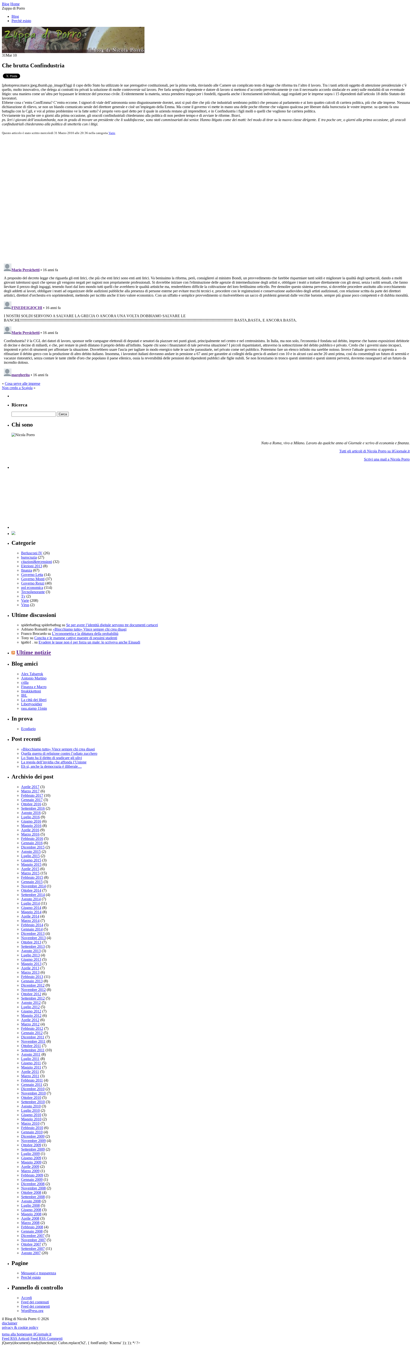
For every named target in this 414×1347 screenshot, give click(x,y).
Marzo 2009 (30, 1171)
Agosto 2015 (31, 851)
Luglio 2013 (30, 955)
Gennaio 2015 (32, 882)
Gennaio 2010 (32, 1132)
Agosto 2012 (31, 1003)
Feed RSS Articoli (15, 1338)
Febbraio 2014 (32, 925)
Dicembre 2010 (33, 1089)
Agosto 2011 (30, 1054)
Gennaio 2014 (32, 929)
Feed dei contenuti (35, 1302)
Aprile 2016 (30, 830)
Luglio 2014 (30, 903)
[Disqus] (207, 199)
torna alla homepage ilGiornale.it (26, 1334)
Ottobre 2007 (31, 1244)
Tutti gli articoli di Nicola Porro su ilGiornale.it (374, 451)
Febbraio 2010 (32, 1128)
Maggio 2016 (31, 826)
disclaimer (9, 1323)
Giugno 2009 (31, 1158)
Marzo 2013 (30, 972)
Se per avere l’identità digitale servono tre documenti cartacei (112, 625)
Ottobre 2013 (31, 942)
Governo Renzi (32, 583)
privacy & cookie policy (20, 1327)
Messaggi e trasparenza (38, 1273)
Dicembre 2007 (33, 1236)
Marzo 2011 (30, 1076)
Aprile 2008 (30, 1218)
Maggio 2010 (31, 1119)
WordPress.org (32, 1311)
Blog (15, 16)
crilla (25, 682)
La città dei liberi (33, 700)
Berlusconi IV (31, 553)
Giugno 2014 (31, 908)
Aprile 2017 (30, 787)
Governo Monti (33, 579)
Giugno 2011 (31, 1063)
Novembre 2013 (33, 938)
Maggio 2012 (31, 1015)
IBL (24, 695)
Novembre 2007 (33, 1240)
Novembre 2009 (33, 1141)
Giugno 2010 (31, 1115)
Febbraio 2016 (32, 839)
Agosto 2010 (31, 1106)
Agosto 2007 (31, 1253)
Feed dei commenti (35, 1306)
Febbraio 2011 (32, 1080)
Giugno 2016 (31, 821)
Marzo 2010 (30, 1123)
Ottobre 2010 (31, 1097)
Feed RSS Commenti (46, 1338)
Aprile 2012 (30, 1020)
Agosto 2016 (31, 813)
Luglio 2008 (30, 1205)
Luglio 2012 (30, 1007)
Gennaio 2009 (32, 1179)
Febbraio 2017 (32, 795)
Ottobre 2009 (31, 1145)
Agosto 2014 (31, 899)
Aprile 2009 (30, 1167)
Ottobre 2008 (31, 1192)
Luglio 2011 (30, 1059)
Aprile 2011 (30, 1072)
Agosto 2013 (31, 951)
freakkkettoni (31, 691)
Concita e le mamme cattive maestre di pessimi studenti (75, 638)
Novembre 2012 (33, 990)
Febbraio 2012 (32, 1028)
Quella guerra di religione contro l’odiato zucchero (59, 753)
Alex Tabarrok (32, 674)
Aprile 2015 (30, 869)
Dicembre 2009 (33, 1136)
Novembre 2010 (33, 1093)
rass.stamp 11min (34, 708)
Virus (25, 605)
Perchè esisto (21, 21)
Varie (112, 133)
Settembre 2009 (33, 1149)
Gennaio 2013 (32, 981)
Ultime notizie (33, 652)
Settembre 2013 (33, 946)
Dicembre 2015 (33, 847)
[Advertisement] (47, 499)
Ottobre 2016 (31, 804)
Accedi (26, 1298)
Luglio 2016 (30, 817)
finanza (26, 570)
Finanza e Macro (33, 687)
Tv (23, 596)
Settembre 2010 (33, 1102)
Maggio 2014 (31, 912)
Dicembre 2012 (33, 985)
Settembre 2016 (33, 808)
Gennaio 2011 (31, 1085)
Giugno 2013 (31, 959)
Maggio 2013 (31, 964)
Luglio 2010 (30, 1110)
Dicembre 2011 (32, 1037)
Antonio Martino (33, 678)
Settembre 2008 (33, 1197)
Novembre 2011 (33, 1041)
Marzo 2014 (30, 921)
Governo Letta (32, 575)
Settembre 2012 (33, 998)
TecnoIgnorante (33, 592)
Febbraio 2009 (32, 1175)
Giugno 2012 (31, 1011)
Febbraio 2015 (32, 877)
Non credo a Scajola (17, 388)
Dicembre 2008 (33, 1184)
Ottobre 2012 (31, 994)
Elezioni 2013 (31, 566)
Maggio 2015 (31, 864)
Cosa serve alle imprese (22, 383)
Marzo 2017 (30, 791)
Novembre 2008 (33, 1188)
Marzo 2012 (30, 1024)
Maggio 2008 (31, 1214)
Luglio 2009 (30, 1154)
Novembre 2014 (33, 886)
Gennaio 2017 (32, 800)
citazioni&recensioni (36, 562)
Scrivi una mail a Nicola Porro (387, 459)
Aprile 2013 (30, 968)
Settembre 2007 (33, 1249)
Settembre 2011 (33, 1050)
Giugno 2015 (31, 860)
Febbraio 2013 (32, 977)
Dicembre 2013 (33, 933)
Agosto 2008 (31, 1201)
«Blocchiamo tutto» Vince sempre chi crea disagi (89, 629)
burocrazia (29, 557)
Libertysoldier (31, 704)
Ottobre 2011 (31, 1046)
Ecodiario (28, 729)
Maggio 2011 (31, 1067)
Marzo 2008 (30, 1223)
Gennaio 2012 (32, 1033)
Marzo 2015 (30, 873)
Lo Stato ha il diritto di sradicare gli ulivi (51, 758)
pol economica (32, 588)
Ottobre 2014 (31, 890)
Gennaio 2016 (32, 843)
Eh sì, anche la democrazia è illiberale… (51, 766)
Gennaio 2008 (32, 1231)
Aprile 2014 (30, 916)
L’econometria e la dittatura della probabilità (85, 634)
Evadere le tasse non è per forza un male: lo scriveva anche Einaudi (89, 642)
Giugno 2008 (31, 1210)
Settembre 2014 (33, 895)
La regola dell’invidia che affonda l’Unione (53, 762)
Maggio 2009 (31, 1162)
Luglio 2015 (30, 856)
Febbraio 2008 (32, 1227)
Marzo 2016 (30, 834)
